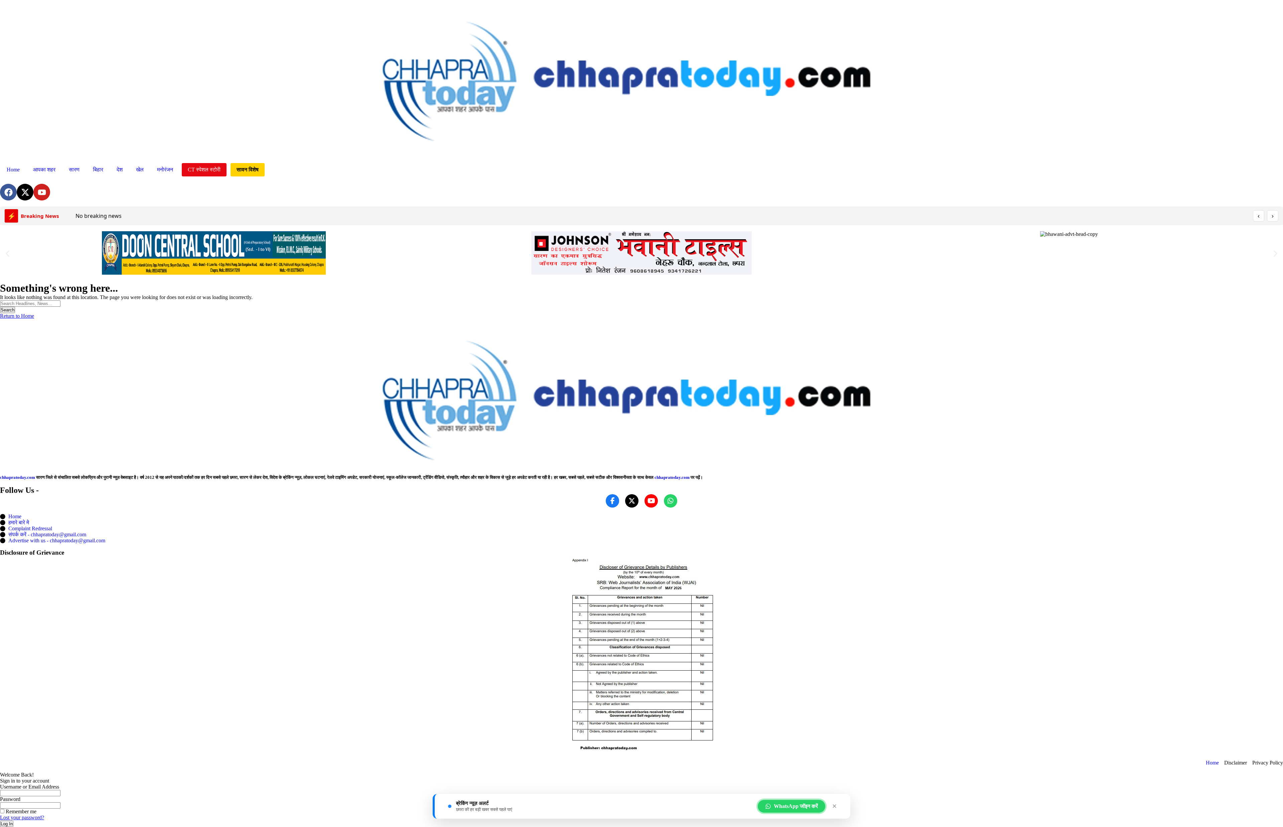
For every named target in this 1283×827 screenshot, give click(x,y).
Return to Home (17, 316)
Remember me (20, 811)
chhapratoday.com (17, 477)
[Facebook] (8, 192)
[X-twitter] (25, 192)
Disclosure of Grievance (32, 552)
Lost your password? (22, 817)
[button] (7, 254)
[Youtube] (41, 192)
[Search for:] (30, 303)
